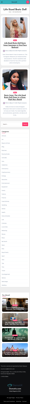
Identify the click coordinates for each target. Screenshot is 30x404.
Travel (3, 270)
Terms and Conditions (9, 401)
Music (3, 237)
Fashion (4, 194)
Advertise (18, 401)
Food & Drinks (5, 201)
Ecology (4, 176)
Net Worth (4, 241)
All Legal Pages (11, 397)
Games (3, 208)
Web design (5, 281)
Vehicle (4, 278)
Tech (3, 259)
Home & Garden (6, 216)
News (15, 40)
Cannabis (4, 157)
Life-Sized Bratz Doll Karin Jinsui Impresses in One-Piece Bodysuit (15, 45)
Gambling (4, 205)
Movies (3, 234)
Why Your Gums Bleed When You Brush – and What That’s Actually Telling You (15, 324)
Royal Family (5, 252)
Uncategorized (6, 274)
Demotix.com (15, 389)
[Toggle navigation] (2, 2)
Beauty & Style (6, 143)
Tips (3, 263)
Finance (4, 197)
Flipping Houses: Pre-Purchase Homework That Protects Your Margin (15, 309)
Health (3, 212)
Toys (3, 267)
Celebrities (4, 165)
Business (4, 150)
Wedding (4, 285)
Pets (3, 248)
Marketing (4, 230)
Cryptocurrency (6, 172)
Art (2, 139)
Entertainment (6, 183)
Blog (3, 146)
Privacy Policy (19, 397)
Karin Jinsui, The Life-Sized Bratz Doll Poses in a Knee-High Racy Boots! (15, 97)
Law (3, 219)
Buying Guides (6, 154)
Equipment (5, 186)
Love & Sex (5, 227)
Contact (24, 401)
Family (3, 190)
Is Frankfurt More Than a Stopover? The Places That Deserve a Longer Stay (15, 354)
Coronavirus (5, 168)
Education (4, 179)
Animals (4, 135)
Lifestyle (4, 223)
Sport (3, 256)
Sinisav (7, 50)
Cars (3, 161)
